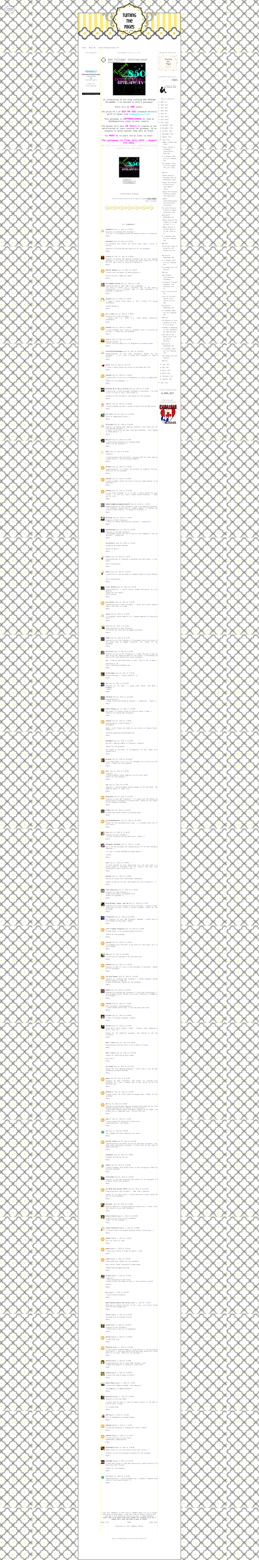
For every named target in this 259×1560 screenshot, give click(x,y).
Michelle (109, 1347)
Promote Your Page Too (91, 80)
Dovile (108, 1361)
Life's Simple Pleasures (115, 929)
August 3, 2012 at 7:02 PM (122, 1425)
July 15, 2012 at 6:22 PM (119, 638)
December (166, 125)
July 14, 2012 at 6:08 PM (123, 256)
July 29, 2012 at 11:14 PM (138, 1189)
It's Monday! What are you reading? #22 (169, 262)
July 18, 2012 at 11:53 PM (122, 942)
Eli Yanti (109, 414)
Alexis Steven (111, 1216)
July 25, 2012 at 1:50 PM (123, 1092)
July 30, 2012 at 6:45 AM (123, 1204)
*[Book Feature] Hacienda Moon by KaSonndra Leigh (169, 178)
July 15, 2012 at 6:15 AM (121, 440)
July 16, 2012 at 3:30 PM (119, 771)
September (166, 134)
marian (108, 1337)
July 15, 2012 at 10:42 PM (119, 683)
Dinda (108, 1325)
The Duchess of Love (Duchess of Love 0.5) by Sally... (169, 323)
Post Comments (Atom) (135, 1526)
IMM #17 (165, 173)
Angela (108, 990)
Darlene (108, 1015)
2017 (163, 108)
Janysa (108, 1373)
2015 (163, 114)
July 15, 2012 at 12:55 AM (123, 414)
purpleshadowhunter (113, 820)
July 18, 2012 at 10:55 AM (124, 917)
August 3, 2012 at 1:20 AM (123, 1396)
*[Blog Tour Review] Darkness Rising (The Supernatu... (169, 194)
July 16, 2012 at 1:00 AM (125, 709)
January (165, 379)
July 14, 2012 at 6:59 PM (123, 314)
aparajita (109, 1396)
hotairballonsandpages (114, 351)
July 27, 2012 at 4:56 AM (118, 1131)
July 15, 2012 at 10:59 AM (122, 490)
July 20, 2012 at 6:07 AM (120, 990)
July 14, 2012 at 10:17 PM (120, 365)
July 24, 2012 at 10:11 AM (123, 1066)
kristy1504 (110, 1177)
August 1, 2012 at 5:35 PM (120, 1259)
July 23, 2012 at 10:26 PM (126, 1053)
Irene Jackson (111, 587)
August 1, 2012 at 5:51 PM (121, 1276)
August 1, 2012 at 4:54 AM (129, 1228)
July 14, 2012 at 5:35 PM (123, 241)
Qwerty (116, 306)
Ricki (108, 365)
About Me (92, 48)
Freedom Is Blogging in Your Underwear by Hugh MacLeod (169, 330)
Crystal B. (110, 256)
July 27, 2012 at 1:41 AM (121, 1119)
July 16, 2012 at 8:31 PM (120, 810)
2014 (163, 117)
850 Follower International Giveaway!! (168, 277)
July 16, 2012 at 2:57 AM (123, 741)
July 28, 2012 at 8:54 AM (123, 1155)
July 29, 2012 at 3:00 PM (123, 1177)
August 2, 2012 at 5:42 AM (121, 1361)
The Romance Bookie (113, 283)
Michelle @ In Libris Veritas (117, 389)
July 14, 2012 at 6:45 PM (121, 299)
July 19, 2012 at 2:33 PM (127, 976)
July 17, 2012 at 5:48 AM (121, 876)
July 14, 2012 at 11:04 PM (122, 375)
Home (84, 48)
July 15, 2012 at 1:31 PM (140, 504)
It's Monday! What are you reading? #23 (169, 238)
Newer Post (105, 1522)
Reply (108, 236)
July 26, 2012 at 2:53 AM (117, 1104)
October (165, 131)
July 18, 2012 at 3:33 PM (134, 929)
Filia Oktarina (111, 890)
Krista (108, 810)
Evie (107, 832)
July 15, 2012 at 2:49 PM (120, 557)
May (164, 367)
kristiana (109, 424)
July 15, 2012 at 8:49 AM (121, 479)
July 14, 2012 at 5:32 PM (123, 229)
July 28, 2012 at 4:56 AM (126, 1141)
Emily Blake (110, 1383)
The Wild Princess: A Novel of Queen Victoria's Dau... (169, 210)
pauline (108, 876)
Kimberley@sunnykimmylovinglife (118, 504)
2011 (163, 383)
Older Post (153, 1522)
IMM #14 (165, 318)
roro (107, 626)
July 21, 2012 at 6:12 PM (121, 1026)
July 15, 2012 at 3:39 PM (124, 602)
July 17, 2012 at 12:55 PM (127, 890)
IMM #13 (165, 361)
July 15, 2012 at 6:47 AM (119, 451)
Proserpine (110, 917)
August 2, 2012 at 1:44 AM (123, 1347)
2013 (163, 119)
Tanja (108, 614)
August (165, 137)
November (166, 128)
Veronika (109, 518)
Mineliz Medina (111, 270)
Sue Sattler (110, 602)
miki (107, 451)
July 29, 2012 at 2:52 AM (120, 1165)
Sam (107, 954)
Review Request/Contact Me (109, 48)
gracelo (108, 942)
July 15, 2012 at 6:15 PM (119, 626)
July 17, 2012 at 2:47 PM (138, 903)
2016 (163, 111)
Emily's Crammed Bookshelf (121, 1389)
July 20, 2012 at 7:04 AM (121, 1003)
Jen (107, 683)
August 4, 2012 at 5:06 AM (124, 1447)
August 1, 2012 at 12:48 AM (127, 1216)
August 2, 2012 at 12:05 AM (121, 1337)
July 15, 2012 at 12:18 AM (139, 389)
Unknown (108, 327)
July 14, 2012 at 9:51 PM (121, 339)
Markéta (108, 467)
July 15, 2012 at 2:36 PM (125, 529)
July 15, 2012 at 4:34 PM (119, 614)
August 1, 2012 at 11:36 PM (120, 1325)
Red (107, 1415)
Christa (108, 1026)
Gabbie (108, 1238)
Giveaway (154, 201)
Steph (108, 638)
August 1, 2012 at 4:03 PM (120, 1248)
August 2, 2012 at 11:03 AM (121, 1373)
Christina (109, 651)
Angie (108, 1078)
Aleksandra (110, 1447)
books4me (109, 1461)
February (166, 376)
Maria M (108, 440)
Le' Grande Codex (112, 1407)
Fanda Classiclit (112, 1228)
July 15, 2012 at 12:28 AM (122, 404)
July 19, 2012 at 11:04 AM (122, 964)
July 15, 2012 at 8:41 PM (124, 673)
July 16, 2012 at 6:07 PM (118, 785)
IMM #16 (165, 243)
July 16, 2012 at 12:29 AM (123, 697)
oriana (108, 1276)
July (164, 140)
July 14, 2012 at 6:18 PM (130, 283)
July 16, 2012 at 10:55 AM (122, 759)
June (164, 364)
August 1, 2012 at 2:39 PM (121, 1238)
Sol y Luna (110, 314)
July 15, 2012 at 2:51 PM (120, 572)
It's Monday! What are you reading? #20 (169, 351)
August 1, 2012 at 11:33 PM (121, 1315)
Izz (107, 1131)
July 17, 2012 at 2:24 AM (130, 844)
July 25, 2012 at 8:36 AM (119, 1078)
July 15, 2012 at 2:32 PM (122, 518)
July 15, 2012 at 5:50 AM (123, 424)
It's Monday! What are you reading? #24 (169, 158)
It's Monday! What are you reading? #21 (169, 313)
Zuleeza (108, 299)
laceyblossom (110, 529)
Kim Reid (109, 697)
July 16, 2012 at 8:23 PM (123, 796)
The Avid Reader (112, 976)
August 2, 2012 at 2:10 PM (125, 1383)
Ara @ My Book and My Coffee (117, 1189)
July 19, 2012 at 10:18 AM (119, 954)
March (164, 373)
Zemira (108, 1165)
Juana (108, 1259)
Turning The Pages (129, 21)
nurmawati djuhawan (113, 844)
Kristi (108, 1315)
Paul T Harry (110, 1042)
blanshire (109, 229)
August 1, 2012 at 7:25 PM (140, 1303)
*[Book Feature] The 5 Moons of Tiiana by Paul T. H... (169, 222)
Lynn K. (108, 339)
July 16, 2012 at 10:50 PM (119, 832)
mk (106, 1104)
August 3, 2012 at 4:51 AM (119, 1415)
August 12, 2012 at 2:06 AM (119, 1476)
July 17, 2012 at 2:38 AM (119, 863)
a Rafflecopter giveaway (129, 194)
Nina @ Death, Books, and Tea (117, 903)
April (164, 370)
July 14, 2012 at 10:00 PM (133, 351)
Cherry (108, 557)
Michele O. (110, 1092)
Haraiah (108, 759)
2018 (163, 105)
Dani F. (108, 1119)
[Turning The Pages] (91, 78)
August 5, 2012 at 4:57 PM (123, 1461)
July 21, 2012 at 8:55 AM (121, 1015)
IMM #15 (165, 272)
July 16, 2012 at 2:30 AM (121, 721)
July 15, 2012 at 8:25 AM (121, 467)
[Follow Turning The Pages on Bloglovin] (91, 72)
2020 (163, 102)
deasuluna (109, 796)
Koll (107, 771)
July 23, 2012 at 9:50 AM (125, 1042)
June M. (108, 404)
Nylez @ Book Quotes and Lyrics (118, 1303)
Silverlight (110, 673)
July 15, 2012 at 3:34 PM (126, 587)
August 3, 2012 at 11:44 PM (122, 1435)
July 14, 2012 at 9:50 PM (121, 327)
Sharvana (109, 1204)
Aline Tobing (110, 709)
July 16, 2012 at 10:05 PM (131, 820)
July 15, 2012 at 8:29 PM (123, 651)
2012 (163, 122)
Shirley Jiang (111, 1141)
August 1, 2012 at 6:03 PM (119, 1292)
